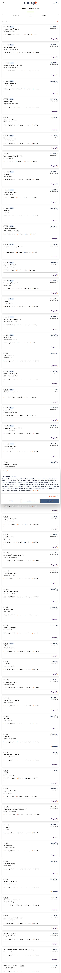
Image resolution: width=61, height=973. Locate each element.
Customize (30, 501)
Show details (52, 496)
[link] (30, 3)
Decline (11, 501)
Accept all (50, 501)
